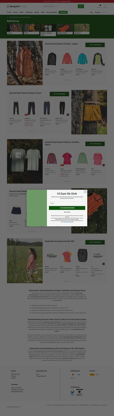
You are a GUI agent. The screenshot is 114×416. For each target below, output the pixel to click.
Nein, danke (67, 212)
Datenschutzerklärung (68, 221)
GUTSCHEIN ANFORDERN (67, 208)
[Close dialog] (85, 191)
